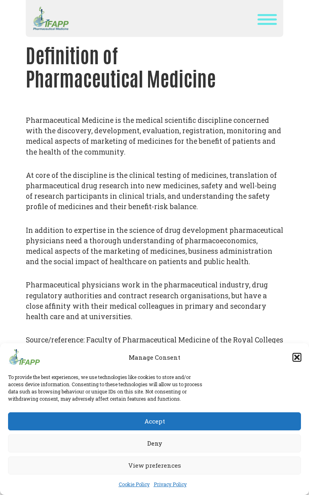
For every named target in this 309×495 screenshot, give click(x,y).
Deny (154, 443)
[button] (297, 357)
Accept (154, 421)
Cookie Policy (134, 484)
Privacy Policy (170, 484)
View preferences (154, 465)
